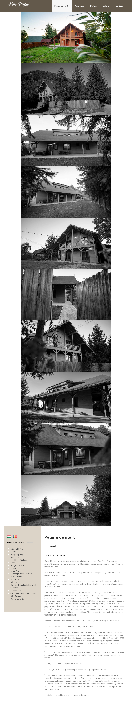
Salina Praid (15, 571)
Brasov (13, 551)
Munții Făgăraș (16, 554)
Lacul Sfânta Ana (17, 590)
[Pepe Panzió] (19, 4)
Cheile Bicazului (16, 549)
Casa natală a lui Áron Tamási (23, 593)
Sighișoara (14, 579)
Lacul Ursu (14, 568)
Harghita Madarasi (18, 565)
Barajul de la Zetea (18, 599)
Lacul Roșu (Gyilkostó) (19, 560)
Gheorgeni (14, 557)
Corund (13, 562)
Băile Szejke (15, 582)
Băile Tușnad (16, 596)
